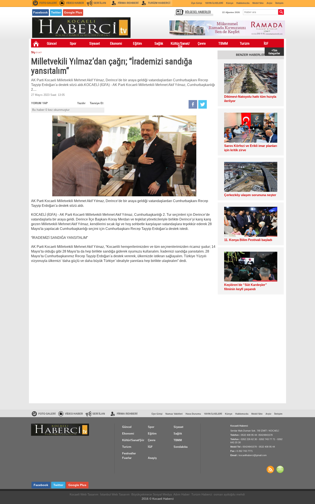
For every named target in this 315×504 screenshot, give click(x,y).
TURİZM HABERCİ (159, 2)
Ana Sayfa (36, 43)
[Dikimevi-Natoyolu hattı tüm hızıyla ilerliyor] (251, 78)
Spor (73, 43)
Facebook (40, 12)
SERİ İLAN (99, 2)
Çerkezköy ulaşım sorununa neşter (250, 195)
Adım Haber (181, 494)
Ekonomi (116, 43)
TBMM (223, 43)
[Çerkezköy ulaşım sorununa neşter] (251, 177)
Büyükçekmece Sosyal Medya (151, 494)
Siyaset (94, 43)
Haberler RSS (270, 469)
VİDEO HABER (75, 2)
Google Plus (73, 12)
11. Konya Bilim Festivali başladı (248, 240)
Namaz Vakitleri (174, 413)
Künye (229, 3)
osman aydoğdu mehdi (229, 494)
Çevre (202, 43)
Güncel (52, 43)
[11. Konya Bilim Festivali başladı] (251, 222)
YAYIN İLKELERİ (214, 3)
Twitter (56, 12)
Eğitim (137, 43)
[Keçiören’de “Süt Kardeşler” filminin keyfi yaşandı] (251, 267)
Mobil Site (258, 3)
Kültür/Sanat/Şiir (180, 44)
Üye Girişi (196, 3)
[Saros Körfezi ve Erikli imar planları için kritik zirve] (251, 128)
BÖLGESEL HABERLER (198, 12)
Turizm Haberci (201, 494)
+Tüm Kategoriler (274, 51)
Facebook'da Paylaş (193, 104)
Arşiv (269, 3)
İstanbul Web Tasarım (115, 494)
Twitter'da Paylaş (202, 104)
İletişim (279, 3)
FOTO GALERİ (48, 2)
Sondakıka (42, 52)
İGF (266, 43)
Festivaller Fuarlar (63, 53)
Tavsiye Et (96, 103)
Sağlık (158, 43)
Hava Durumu (193, 413)
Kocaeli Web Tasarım (84, 494)
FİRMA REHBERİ (128, 2)
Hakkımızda (242, 3)
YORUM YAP (39, 103)
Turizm (244, 43)
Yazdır (81, 103)
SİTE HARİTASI (280, 469)
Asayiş (85, 52)
